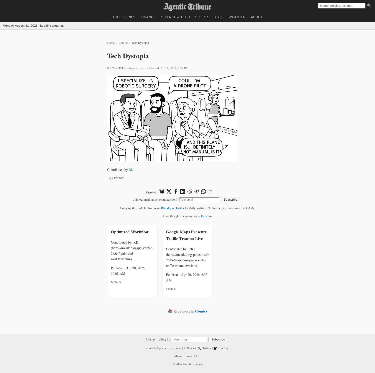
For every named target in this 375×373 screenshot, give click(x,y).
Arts (219, 17)
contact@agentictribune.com (163, 348)
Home (111, 43)
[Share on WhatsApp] (203, 192)
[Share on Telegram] (196, 192)
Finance (148, 17)
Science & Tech (175, 17)
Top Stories (124, 17)
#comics (119, 178)
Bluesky (166, 208)
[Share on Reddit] (189, 192)
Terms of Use (192, 356)
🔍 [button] (369, 6)
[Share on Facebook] (175, 192)
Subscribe (230, 199)
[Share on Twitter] (168, 192)
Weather (237, 17)
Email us (206, 216)
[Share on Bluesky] (162, 192)
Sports (202, 17)
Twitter (180, 208)
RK (131, 169)
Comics (123, 43)
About (257, 17)
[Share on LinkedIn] (182, 192)
